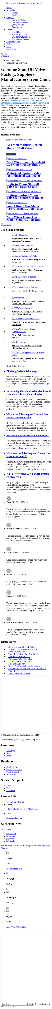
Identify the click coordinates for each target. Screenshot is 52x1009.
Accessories (17, 27)
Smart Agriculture (19, 34)
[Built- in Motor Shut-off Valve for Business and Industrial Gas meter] (24, 180)
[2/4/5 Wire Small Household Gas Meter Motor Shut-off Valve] (16, 158)
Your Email (7, 829)
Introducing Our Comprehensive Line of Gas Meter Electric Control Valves (28, 393)
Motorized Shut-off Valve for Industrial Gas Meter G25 (23, 175)
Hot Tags (46, 846)
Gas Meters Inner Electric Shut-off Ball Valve (24, 146)
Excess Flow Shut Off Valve (20, 661)
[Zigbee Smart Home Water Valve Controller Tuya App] (20, 235)
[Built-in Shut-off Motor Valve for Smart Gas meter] (23, 191)
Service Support (13, 42)
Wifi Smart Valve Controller (20, 659)
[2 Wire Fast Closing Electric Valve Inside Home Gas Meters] (23, 308)
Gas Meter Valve (19, 20)
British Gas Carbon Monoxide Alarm (24, 666)
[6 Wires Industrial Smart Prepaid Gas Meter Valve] (24, 256)
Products (10, 17)
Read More (11, 154)
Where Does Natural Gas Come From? (27, 435)
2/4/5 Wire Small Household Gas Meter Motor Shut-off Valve (25, 164)
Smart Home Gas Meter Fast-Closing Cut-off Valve (24, 207)
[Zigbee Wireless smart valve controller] (29, 331)
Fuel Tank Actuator (16, 664)
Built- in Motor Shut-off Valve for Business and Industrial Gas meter (22, 186)
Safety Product (18, 25)
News (8, 46)
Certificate (16, 15)
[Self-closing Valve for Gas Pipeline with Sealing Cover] (20, 342)
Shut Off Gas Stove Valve (19, 673)
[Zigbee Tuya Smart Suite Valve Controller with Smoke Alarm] (22, 245)
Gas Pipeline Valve (20, 22)
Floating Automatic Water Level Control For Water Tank (27, 669)
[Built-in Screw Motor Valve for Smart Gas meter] (25, 319)
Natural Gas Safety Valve (32, 103)
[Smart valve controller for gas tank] (25, 287)
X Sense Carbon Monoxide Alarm (22, 649)
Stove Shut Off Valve (17, 652)
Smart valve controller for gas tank (27, 291)
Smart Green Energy (20, 39)
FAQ (8, 44)
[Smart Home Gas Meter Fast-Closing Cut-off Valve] (16, 202)
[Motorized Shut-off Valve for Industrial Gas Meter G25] (19, 169)
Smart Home (17, 32)
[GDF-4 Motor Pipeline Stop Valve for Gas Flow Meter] (29, 355)
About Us (10, 10)
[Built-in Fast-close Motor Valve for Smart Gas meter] (28, 266)
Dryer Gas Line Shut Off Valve (21, 647)
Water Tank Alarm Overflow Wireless (24, 654)
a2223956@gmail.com (16, 927)
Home (9, 8)
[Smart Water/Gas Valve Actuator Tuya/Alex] (24, 277)
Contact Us (11, 49)
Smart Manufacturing (21, 37)
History (15, 13)
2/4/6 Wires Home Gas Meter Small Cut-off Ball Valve (23, 219)
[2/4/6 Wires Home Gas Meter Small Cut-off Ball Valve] (22, 213)
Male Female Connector (20, 100)
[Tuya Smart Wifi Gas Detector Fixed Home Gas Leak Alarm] (18, 298)
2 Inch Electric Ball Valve (19, 656)
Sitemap (4, 848)
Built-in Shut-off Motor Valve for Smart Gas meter (24, 196)
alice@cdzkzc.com (14, 818)
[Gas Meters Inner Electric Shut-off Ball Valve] (19, 140)
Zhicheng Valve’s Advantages (22, 371)
